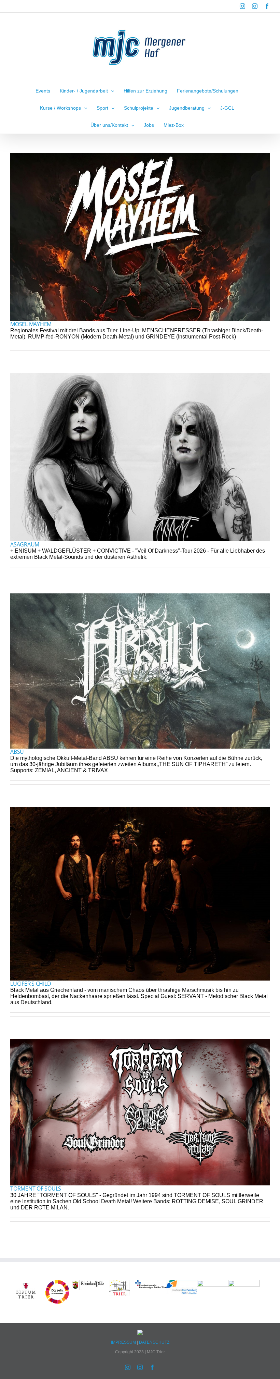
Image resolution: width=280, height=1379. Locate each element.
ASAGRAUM (24, 544)
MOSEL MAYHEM (31, 324)
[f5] (26, 1283)
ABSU (17, 751)
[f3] (181, 1283)
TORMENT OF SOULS (35, 1188)
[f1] (212, 1283)
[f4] (87, 1283)
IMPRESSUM (124, 1342)
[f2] (119, 1283)
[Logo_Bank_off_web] (243, 1283)
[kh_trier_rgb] (150, 1283)
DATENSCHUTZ (154, 1342)
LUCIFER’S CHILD (30, 983)
